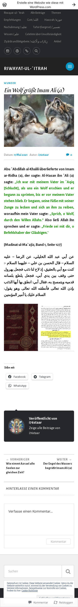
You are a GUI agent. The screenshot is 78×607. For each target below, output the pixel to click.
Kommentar (58, 541)
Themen (56, 12)
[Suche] (68, 571)
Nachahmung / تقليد (15, 27)
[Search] (36, 51)
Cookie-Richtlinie (30, 590)
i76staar (43, 154)
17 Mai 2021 (20, 154)
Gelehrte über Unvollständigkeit (43, 34)
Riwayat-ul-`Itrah (14, 12)
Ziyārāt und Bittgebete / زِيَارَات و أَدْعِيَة (26, 41)
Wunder (10, 83)
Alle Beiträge (38, 12)
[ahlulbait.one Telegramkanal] (27, 51)
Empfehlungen (12, 19)
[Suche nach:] (39, 571)
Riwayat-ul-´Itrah (25, 68)
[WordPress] (17, 51)
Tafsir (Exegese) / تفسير (46, 27)
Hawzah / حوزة (53, 19)
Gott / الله (32, 19)
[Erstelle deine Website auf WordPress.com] (39, 4)
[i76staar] (7, 51)
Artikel (57, 41)
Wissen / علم (11, 34)
